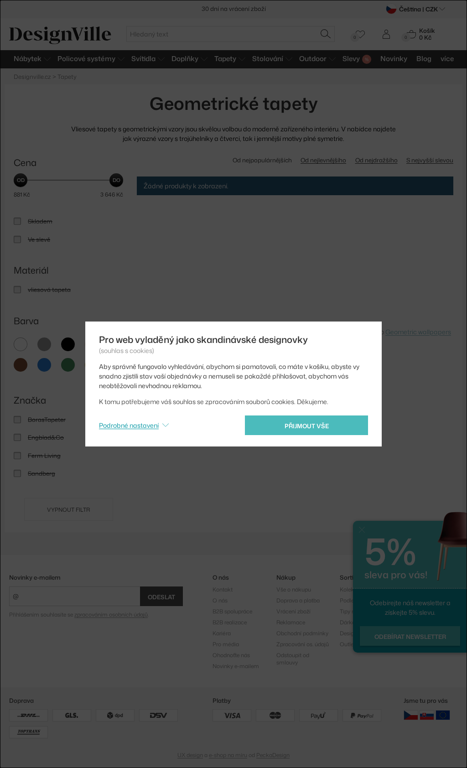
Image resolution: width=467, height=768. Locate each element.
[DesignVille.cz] (411, 714)
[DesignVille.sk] (427, 714)
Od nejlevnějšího (323, 160)
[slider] (20, 180)
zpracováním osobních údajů (111, 614)
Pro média (226, 644)
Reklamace (290, 622)
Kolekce (350, 589)
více (447, 58)
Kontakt (223, 589)
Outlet (347, 644)
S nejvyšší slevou (429, 160)
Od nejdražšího (376, 160)
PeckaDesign (273, 755)
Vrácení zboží (293, 611)
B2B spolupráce (232, 611)
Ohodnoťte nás (231, 655)
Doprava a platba (298, 600)
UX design (190, 755)
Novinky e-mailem (35, 577)
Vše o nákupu (293, 589)
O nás (220, 600)
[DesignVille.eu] (443, 714)
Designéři (351, 633)
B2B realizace (230, 622)
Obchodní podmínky (302, 633)
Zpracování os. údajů (302, 644)
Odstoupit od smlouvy (292, 658)
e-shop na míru (228, 755)
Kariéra (222, 633)
